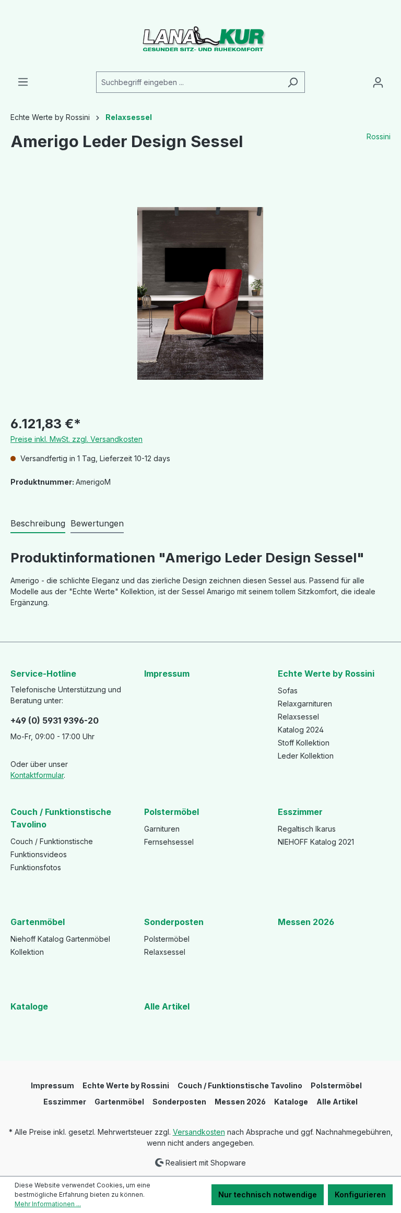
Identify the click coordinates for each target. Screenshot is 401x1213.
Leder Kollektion (306, 755)
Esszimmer (300, 812)
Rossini (379, 136)
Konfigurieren (360, 1194)
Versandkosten (199, 1131)
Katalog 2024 (301, 729)
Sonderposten (174, 922)
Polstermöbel (171, 812)
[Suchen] (292, 82)
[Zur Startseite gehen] (200, 36)
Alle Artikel (167, 1006)
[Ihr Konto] (378, 82)
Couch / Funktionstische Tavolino (60, 818)
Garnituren (162, 828)
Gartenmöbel (37, 922)
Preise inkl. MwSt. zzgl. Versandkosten (76, 439)
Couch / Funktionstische (51, 841)
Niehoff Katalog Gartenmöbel (60, 938)
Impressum (167, 673)
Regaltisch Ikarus (307, 828)
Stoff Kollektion (303, 742)
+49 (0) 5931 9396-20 (54, 720)
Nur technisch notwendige (267, 1194)
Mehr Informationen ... (48, 1204)
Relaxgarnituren (305, 703)
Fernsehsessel (169, 841)
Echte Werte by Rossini (326, 673)
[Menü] (23, 81)
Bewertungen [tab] (97, 523)
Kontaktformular (37, 775)
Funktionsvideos (38, 854)
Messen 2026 (306, 922)
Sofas (288, 690)
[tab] (37, 523)
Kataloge (29, 1006)
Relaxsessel (298, 716)
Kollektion (27, 951)
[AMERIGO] (200, 293)
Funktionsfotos (35, 867)
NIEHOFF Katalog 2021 (316, 841)
